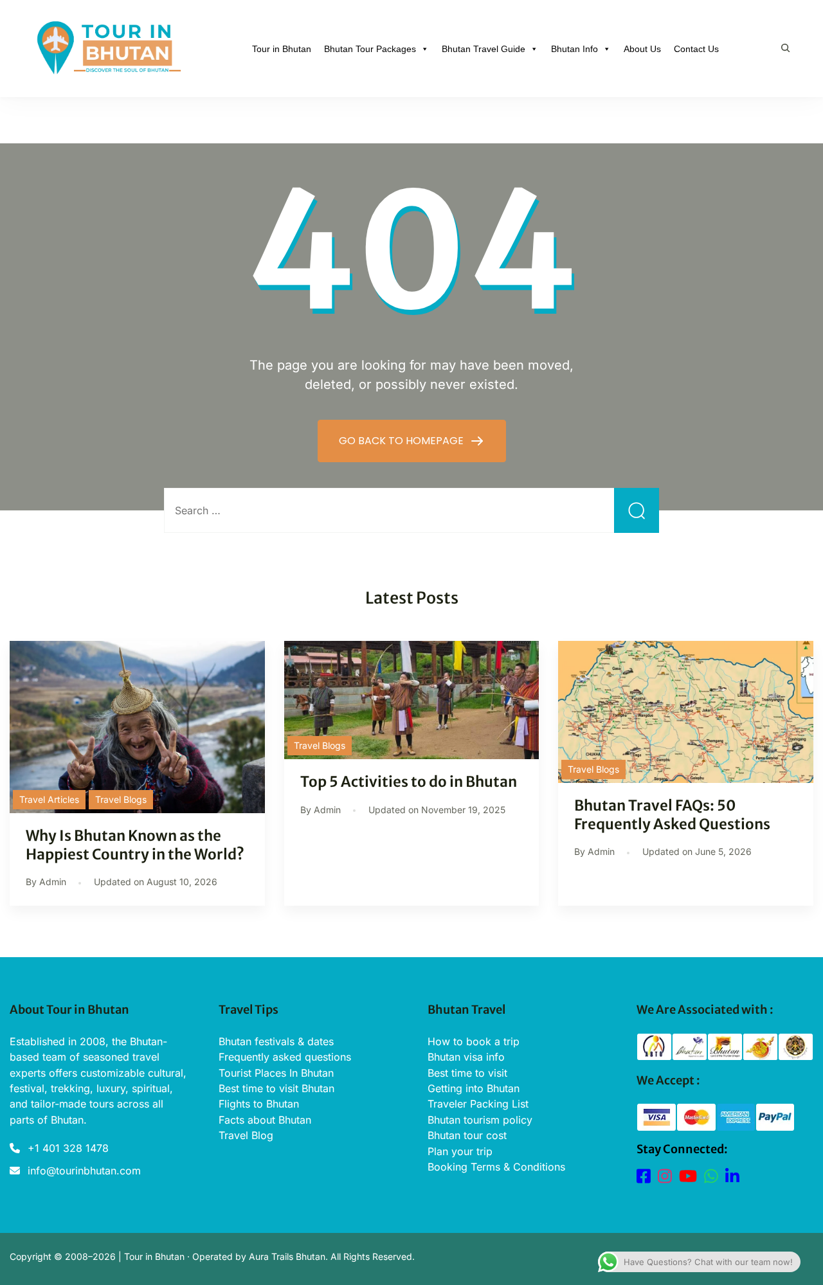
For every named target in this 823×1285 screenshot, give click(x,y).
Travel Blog (246, 1135)
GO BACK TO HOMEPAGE (402, 440)
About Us (642, 49)
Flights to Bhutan (259, 1103)
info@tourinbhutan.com (84, 1170)
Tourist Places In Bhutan (276, 1072)
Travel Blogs (121, 799)
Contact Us (696, 49)
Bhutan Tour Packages (370, 49)
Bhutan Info (574, 49)
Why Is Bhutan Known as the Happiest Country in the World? (136, 845)
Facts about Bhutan (265, 1119)
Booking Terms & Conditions (496, 1166)
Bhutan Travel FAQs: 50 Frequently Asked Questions (672, 814)
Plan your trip (460, 1151)
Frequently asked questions (285, 1056)
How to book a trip (474, 1041)
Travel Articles (49, 799)
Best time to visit (467, 1072)
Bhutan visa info (466, 1056)
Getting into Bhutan (474, 1088)
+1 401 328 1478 (68, 1148)
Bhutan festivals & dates (276, 1041)
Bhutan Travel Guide (483, 49)
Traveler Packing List (478, 1103)
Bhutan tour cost (467, 1135)
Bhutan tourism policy (480, 1119)
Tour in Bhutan (281, 49)
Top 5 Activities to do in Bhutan (408, 782)
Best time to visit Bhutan (276, 1088)
